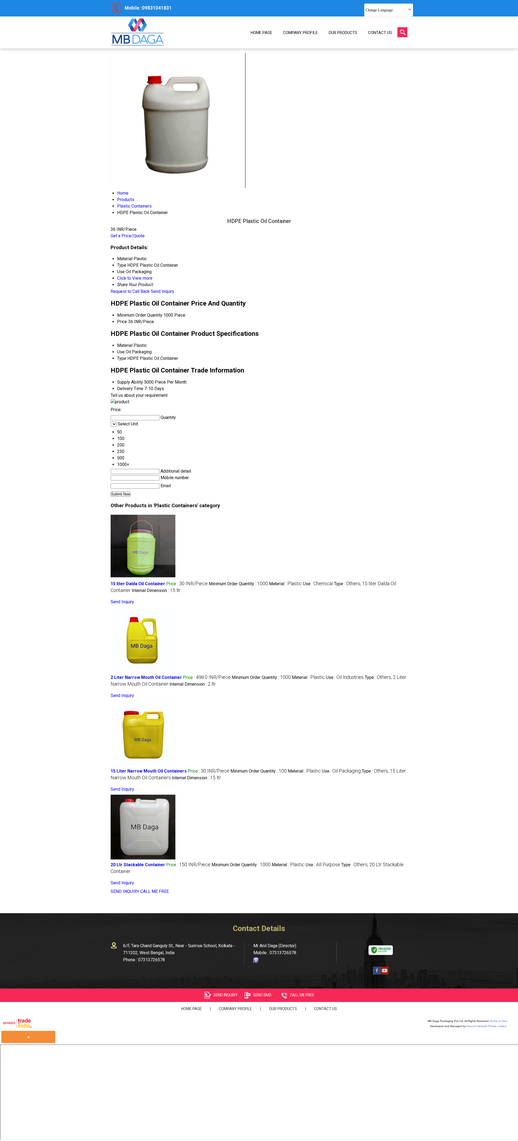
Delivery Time (130, 388)
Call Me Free (302, 995)
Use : (318, 583)
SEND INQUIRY (125, 891)
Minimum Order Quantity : (238, 583)
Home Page (261, 32)
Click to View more (134, 278)
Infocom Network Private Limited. (486, 1026)
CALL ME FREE (154, 891)
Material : (285, 583)
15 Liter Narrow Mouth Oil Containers (149, 771)
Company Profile (300, 32)
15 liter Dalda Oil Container (138, 583)
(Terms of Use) (498, 1021)
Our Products (343, 32)
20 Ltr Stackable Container (138, 864)
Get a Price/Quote (128, 235)
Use (121, 351)
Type (121, 358)
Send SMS (262, 995)
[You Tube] (384, 973)
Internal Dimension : (156, 590)
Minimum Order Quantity (139, 315)
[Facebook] (377, 973)
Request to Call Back (130, 291)
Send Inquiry (162, 291)
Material (124, 345)
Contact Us (380, 32)
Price (122, 321)
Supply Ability (130, 382)
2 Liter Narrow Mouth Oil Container (146, 677)
